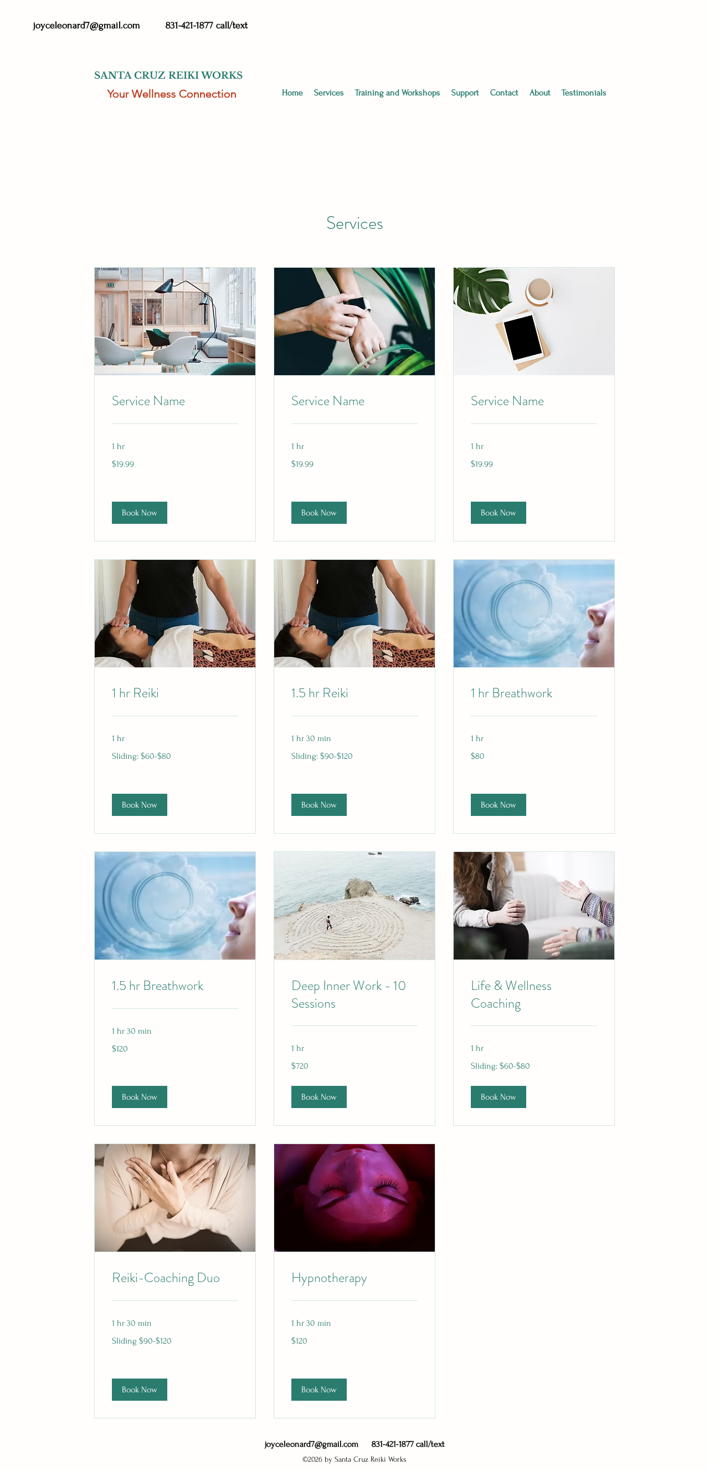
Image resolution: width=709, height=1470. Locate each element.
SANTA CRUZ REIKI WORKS (168, 75)
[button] (398, 93)
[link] (175, 401)
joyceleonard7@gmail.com (86, 25)
